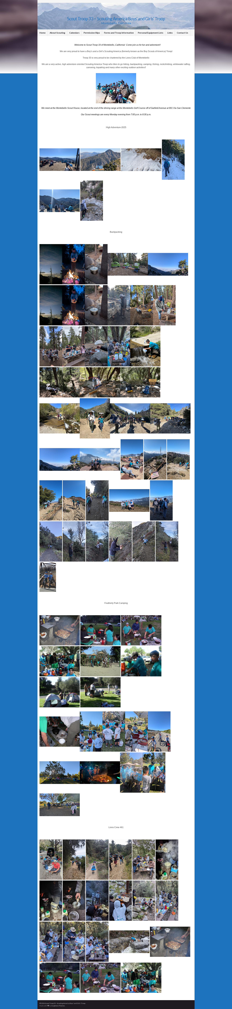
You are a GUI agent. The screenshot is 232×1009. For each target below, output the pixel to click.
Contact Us (182, 32)
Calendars (74, 32)
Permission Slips (92, 32)
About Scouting (57, 32)
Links (170, 32)
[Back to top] (226, 1003)
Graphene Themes (58, 1006)
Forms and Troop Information (119, 32)
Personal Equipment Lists (150, 32)
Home (42, 32)
